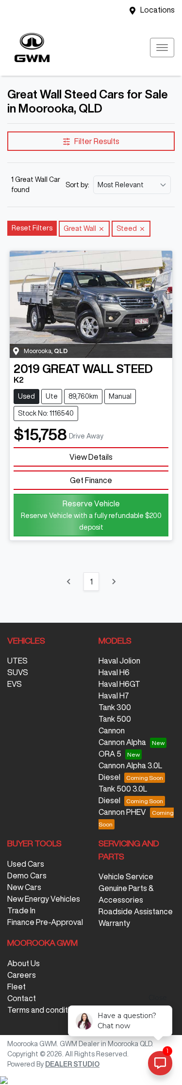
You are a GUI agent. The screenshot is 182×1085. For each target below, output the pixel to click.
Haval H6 (114, 672)
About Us (23, 963)
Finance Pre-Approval (45, 922)
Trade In (21, 910)
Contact (21, 998)
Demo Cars (27, 875)
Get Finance (91, 480)
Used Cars (25, 864)
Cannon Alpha (122, 742)
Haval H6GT (119, 684)
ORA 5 (110, 754)
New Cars (24, 887)
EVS (14, 684)
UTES (17, 660)
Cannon (112, 730)
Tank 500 (115, 719)
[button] (162, 47)
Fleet (16, 986)
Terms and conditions (44, 1010)
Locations (157, 10)
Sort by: (77, 184)
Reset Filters (32, 228)
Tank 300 (115, 707)
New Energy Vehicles (43, 899)
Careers (21, 975)
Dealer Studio (72, 1064)
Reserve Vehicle (91, 515)
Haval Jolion (119, 660)
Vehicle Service (126, 876)
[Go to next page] (113, 581)
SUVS (17, 672)
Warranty (114, 923)
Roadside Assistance (136, 911)
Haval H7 (114, 695)
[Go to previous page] (69, 581)
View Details (91, 457)
